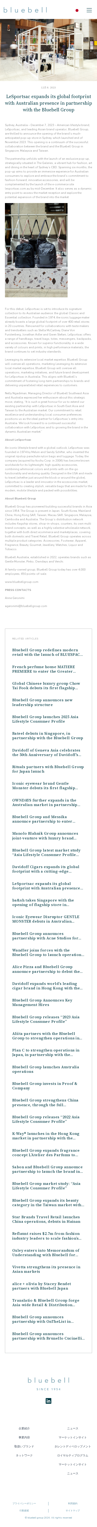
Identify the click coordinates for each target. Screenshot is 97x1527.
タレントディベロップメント (72, 1446)
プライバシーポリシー (24, 1503)
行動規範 (24, 1510)
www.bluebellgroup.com (21, 582)
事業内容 (24, 1437)
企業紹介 (24, 1428)
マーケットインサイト (73, 1437)
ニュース (72, 1428)
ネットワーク (24, 1455)
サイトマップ (73, 1510)
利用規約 (72, 1503)
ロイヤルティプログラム (72, 1455)
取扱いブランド (24, 1446)
